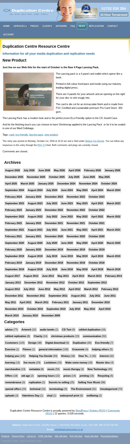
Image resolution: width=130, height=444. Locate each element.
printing (84, 375)
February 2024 (13, 196)
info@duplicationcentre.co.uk (69, 429)
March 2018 (113, 269)
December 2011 (14, 295)
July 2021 (51, 229)
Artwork (61, 26)
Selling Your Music (89, 382)
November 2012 (55, 282)
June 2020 (67, 242)
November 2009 (51, 315)
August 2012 (12, 289)
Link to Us (31, 436)
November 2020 (76, 236)
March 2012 (91, 289)
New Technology (97, 369)
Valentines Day (30, 395)
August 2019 (35, 256)
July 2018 (51, 269)
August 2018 (35, 269)
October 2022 (96, 209)
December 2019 (54, 249)
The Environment (81, 388)
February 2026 (92, 170)
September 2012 (97, 282)
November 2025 (36, 176)
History (65, 355)
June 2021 (67, 229)
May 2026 (59, 170)
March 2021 (113, 229)
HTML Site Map (45, 436)
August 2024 (35, 190)
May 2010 (89, 308)
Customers (11, 342)
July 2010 (74, 308)
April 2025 (11, 183)
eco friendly (21, 134)
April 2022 (97, 216)
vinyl (49, 395)
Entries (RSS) (97, 410)
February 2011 (60, 302)
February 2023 (13, 209)
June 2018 (67, 269)
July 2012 (29, 289)
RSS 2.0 (41, 145)
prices (67, 375)
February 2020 (13, 249)
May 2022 (82, 216)
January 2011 (80, 302)
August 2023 (35, 203)
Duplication (79, 342)
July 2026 (29, 170)
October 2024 (109, 183)
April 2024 (97, 190)
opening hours (46, 375)
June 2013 (48, 275)
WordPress (81, 410)
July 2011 (94, 295)
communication (92, 336)
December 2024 (66, 183)
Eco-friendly (102, 342)
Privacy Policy (18, 436)
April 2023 (97, 203)
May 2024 (82, 190)
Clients (47, 26)
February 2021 (13, 236)
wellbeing (92, 395)
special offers (13, 388)
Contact (112, 26)
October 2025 (57, 176)
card (11, 134)
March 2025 (27, 183)
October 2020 (96, 236)
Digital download (55, 342)
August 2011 (78, 295)
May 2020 (82, 242)
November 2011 (36, 295)
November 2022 (76, 209)
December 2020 (54, 236)
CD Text (66, 329)
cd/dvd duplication (90, 329)
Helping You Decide (94, 141)
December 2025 (14, 176)
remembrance (13, 382)
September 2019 (14, 256)
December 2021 (54, 223)
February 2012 (109, 289)
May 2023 (82, 203)
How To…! (85, 355)
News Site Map (92, 436)
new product (51, 134)
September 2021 (14, 229)
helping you (12, 355)
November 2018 (76, 262)
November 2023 (76, 196)
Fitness (27, 349)
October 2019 (96, 249)
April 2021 (97, 229)
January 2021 (33, 236)
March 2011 (41, 302)
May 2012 (59, 289)
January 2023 (33, 209)
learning (10, 362)
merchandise (12, 369)
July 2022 (51, 216)
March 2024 (113, 190)
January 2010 (30, 315)
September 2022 (14, 216)
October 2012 (76, 282)
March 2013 (94, 275)
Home (6, 26)
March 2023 (113, 203)
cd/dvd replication (15, 336)
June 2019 (67, 256)
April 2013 (78, 275)
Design (32, 342)
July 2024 (51, 190)
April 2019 (97, 256)
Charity (38, 336)
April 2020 (97, 242)
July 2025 (73, 176)
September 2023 (14, 203)
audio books (47, 329)
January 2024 (33, 196)
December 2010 (101, 302)
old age (25, 375)
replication (35, 382)
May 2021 (82, 229)
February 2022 (13, 223)
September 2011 (58, 295)
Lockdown (50, 362)
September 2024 (14, 190)
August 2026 (12, 170)
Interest (104, 355)
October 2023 (96, 196)
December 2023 (54, 196)
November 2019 (76, 249)
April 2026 (74, 170)
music (51, 369)
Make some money (76, 362)
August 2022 (35, 216)
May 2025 (104, 176)
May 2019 (82, 256)
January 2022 (33, 223)
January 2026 (112, 170)
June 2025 (89, 176)
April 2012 (74, 289)
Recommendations (109, 436)
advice (9, 329)
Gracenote (78, 349)
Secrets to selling (59, 382)
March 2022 (113, 216)
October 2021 (96, 223)
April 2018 (97, 269)
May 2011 (10, 302)
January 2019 (33, 262)
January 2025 (45, 183)
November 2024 (88, 183)
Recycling (103, 375)
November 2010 (14, 308)
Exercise (10, 349)
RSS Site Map (76, 436)
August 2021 (35, 229)
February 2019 (13, 262)
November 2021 (76, 223)
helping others (100, 349)
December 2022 (54, 209)
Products (5, 436)
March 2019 (113, 256)
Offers (9, 375)
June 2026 (44, 170)
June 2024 (67, 190)
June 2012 (44, 289)
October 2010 (35, 308)
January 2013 (13, 282)
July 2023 (51, 203)
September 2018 (14, 269)
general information (50, 349)
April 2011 (25, 302)
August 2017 (12, 275)
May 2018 (82, 269)
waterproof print (69, 395)
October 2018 (96, 262)
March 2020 (113, 242)
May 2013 (63, 275)
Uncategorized (108, 388)
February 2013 (113, 275)
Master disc (103, 362)
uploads (10, 395)
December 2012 (33, 282)
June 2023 (67, 203)
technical (35, 388)
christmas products (62, 336)
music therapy (71, 369)
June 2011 (110, 295)
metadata (34, 369)
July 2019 (51, 256)
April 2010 (105, 308)
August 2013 (31, 275)
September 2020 (14, 242)
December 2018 (54, 262)
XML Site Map (61, 436)
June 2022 (67, 216)
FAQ (73, 26)
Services (20, 26)
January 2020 (33, 249)
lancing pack (36, 134)
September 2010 (56, 308)
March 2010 (12, 315)
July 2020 (51, 242)
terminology (56, 388)
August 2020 (35, 242)
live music (29, 362)
